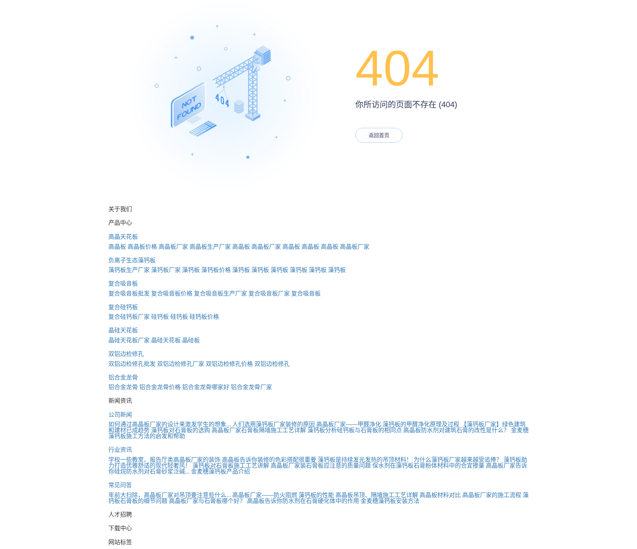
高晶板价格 (142, 247)
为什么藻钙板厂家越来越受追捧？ (458, 460)
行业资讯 (120, 450)
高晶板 (117, 247)
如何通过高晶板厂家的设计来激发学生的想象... (169, 424)
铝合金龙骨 (123, 377)
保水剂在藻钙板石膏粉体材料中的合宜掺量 (428, 465)
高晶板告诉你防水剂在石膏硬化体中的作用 (303, 501)
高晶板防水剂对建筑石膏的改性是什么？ (456, 430)
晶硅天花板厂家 (129, 340)
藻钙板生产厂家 (129, 270)
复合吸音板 (123, 283)
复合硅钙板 (123, 307)
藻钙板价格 (216, 270)
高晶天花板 (123, 237)
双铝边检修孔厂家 (180, 364)
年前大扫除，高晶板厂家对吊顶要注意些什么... (169, 495)
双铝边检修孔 (126, 354)
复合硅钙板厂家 (129, 317)
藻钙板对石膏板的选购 (180, 430)
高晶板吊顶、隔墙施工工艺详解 (376, 495)
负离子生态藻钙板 (132, 260)
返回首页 (379, 135)
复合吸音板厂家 (269, 293)
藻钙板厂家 (166, 270)
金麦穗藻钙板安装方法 (390, 501)
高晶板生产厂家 (210, 247)
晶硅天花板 (123, 330)
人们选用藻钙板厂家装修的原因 (273, 424)
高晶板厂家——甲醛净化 (348, 424)
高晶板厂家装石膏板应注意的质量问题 (321, 465)
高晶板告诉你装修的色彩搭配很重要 (269, 460)
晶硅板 (191, 340)
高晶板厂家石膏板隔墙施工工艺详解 (259, 430)
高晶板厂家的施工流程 (491, 495)
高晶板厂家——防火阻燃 (264, 495)
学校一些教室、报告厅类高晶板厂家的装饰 (164, 460)
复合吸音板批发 (129, 293)
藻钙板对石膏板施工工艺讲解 (230, 465)
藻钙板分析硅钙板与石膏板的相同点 (354, 430)
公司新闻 (120, 415)
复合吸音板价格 (171, 293)
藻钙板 (191, 270)
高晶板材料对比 (440, 495)
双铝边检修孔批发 (132, 364)
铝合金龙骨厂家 (251, 387)
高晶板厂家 (173, 247)
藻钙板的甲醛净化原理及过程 (421, 424)
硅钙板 (160, 317)
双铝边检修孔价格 (229, 364)
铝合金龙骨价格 (160, 387)
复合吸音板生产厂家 (220, 293)
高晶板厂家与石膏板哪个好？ (207, 501)
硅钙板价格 (204, 317)
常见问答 (120, 485)
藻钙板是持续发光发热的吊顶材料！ (365, 460)
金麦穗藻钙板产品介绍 (220, 471)
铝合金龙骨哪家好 (205, 387)
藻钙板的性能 (316, 495)
